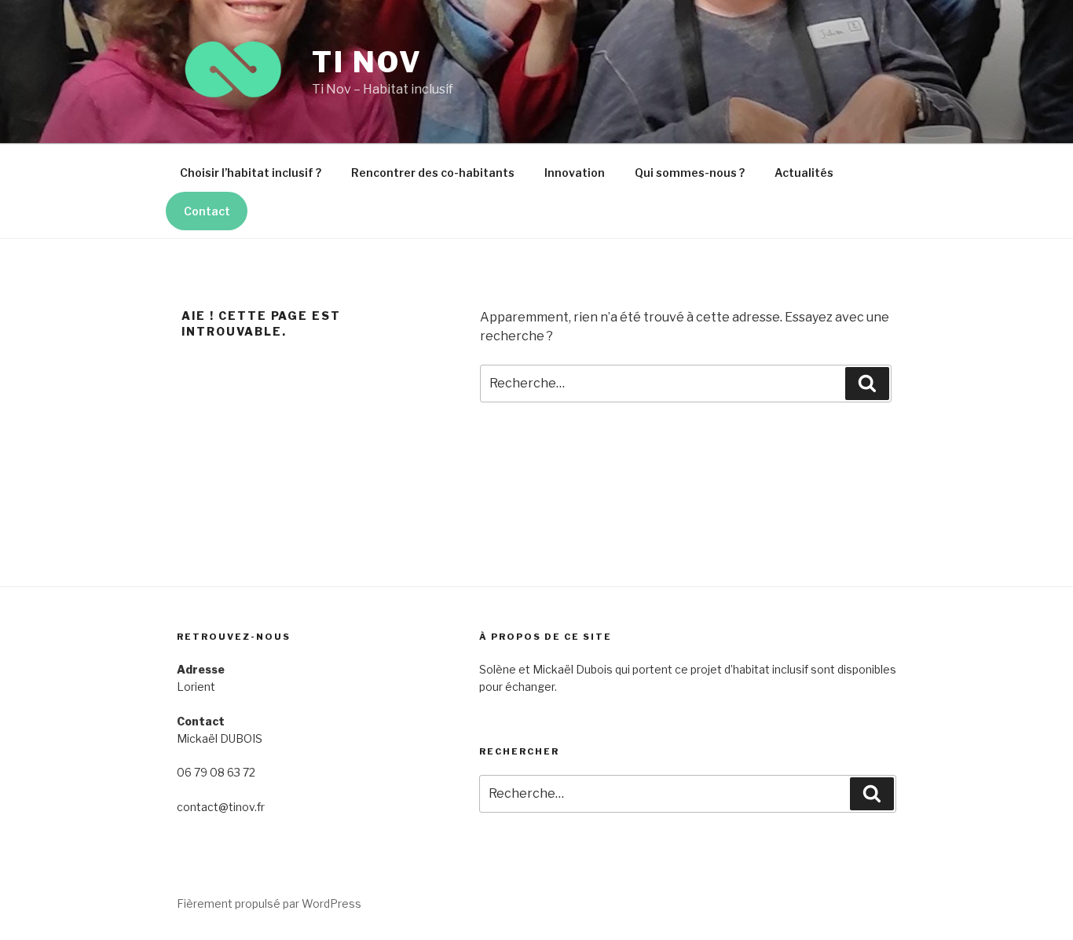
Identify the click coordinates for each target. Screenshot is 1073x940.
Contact (207, 211)
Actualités (804, 172)
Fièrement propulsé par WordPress (269, 903)
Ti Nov (367, 62)
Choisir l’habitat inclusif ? (250, 172)
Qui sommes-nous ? (690, 172)
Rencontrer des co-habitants (433, 172)
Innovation (574, 172)
